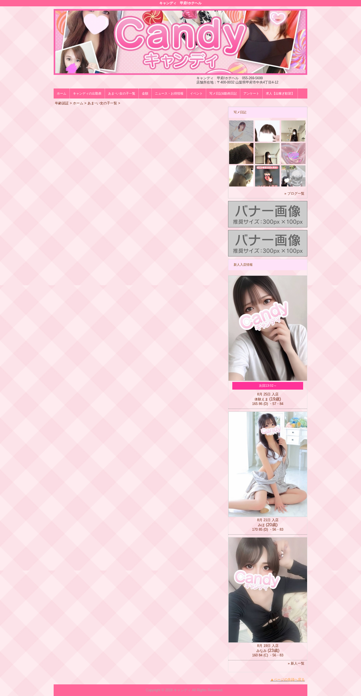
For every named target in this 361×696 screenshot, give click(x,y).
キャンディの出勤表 (87, 93)
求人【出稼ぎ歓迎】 (280, 93)
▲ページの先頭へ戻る (287, 679)
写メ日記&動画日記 (223, 93)
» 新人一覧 (296, 663)
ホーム (61, 93)
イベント (196, 93)
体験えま (261, 399)
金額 (145, 93)
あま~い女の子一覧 (121, 93)
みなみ (261, 651)
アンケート (251, 93)
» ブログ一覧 (294, 193)
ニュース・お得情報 (169, 93)
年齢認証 (62, 103)
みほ (261, 525)
